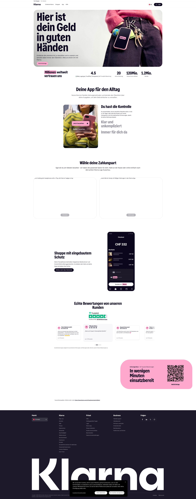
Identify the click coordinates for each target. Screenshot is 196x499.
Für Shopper (37, 1)
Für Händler (43, 1)
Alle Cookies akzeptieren (116, 493)
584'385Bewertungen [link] (102, 319)
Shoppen (57, 4)
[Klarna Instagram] (154, 419)
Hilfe (67, 4)
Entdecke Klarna (49, 4)
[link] (64, 198)
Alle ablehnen (101, 493)
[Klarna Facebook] (142, 419)
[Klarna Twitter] (150, 419)
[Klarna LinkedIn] (146, 419)
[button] (150, 4)
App (63, 4)
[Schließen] (125, 482)
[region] (98, 488)
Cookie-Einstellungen (79, 493)
